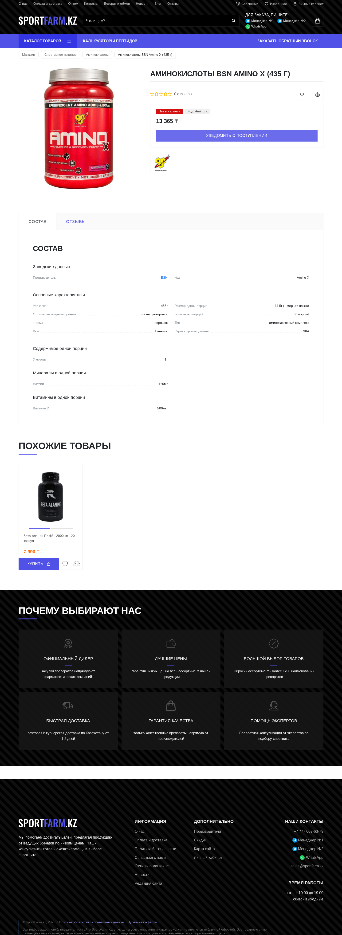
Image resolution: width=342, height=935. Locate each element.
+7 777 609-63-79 (308, 831)
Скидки (200, 840)
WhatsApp (259, 26)
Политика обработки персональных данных (91, 922)
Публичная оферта (142, 922)
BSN (164, 277)
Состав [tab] (37, 221)
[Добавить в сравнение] (317, 94)
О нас (23, 3)
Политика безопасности (155, 849)
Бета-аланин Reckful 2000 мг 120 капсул (49, 538)
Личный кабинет (208, 858)
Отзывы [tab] (76, 221)
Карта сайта (204, 849)
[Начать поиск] (233, 20)
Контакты (91, 3)
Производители (207, 831)
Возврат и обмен (117, 3)
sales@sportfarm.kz (307, 866)
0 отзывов (183, 94)
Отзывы (173, 3)
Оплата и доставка (47, 3)
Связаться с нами (150, 858)
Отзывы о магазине (152, 866)
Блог (157, 3)
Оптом (73, 3)
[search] (161, 20)
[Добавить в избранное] (302, 94)
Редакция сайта (148, 883)
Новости (142, 3)
